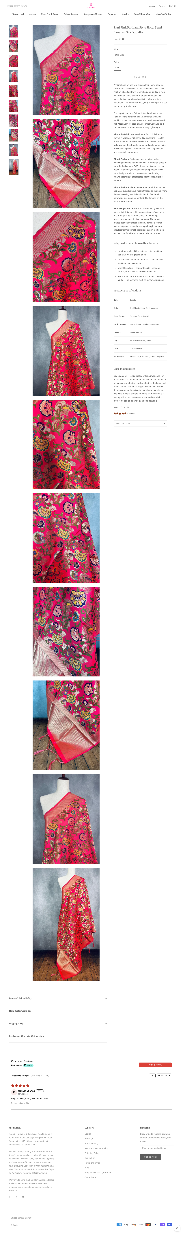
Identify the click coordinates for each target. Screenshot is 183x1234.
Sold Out (140, 77)
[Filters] (152, 1076)
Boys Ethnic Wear (142, 14)
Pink (117, 68)
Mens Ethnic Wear (49, 14)
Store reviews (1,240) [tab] (40, 1076)
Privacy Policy (91, 1143)
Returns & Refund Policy (20, 998)
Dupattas (112, 14)
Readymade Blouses (93, 14)
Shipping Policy (16, 1023)
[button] (120, 413)
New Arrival (18, 14)
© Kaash (14, 1225)
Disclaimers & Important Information (26, 1036)
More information (123, 423)
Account (152, 6)
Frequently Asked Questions (98, 1172)
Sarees (32, 14)
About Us (89, 1139)
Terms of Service (92, 1163)
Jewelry (125, 14)
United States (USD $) (17, 6)
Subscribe (151, 1157)
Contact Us (90, 1158)
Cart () (172, 6)
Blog (87, 1168)
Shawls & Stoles (163, 14)
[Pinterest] (128, 407)
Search (162, 6)
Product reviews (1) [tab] (20, 1076)
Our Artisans (90, 1177)
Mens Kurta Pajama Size (20, 1011)
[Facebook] (121, 407)
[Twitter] (124, 407)
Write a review (155, 1065)
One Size (119, 55)
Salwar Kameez (71, 14)
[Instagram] (16, 1197)
